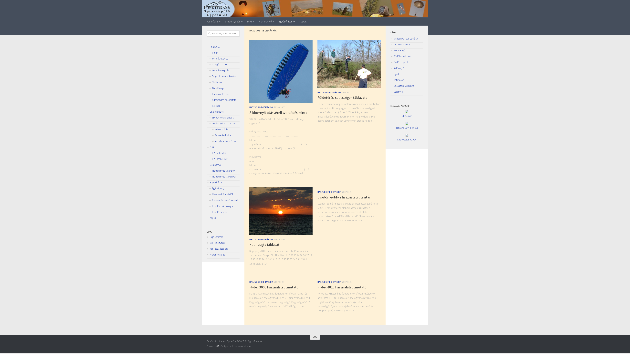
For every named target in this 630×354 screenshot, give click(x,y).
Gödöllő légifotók (402, 56)
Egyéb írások (285, 21)
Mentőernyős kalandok (223, 170)
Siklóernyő (398, 68)
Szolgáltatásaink (220, 64)
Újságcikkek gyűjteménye (405, 38)
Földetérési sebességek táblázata (342, 97)
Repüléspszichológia (222, 206)
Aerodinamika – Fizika (225, 141)
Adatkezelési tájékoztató (224, 99)
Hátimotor (398, 79)
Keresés (216, 105)
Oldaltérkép (218, 88)
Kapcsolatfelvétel (220, 94)
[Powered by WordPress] (218, 346)
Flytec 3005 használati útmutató (273, 287)
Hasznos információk (261, 107)
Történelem (217, 82)
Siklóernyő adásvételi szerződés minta (278, 112)
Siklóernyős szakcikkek (223, 123)
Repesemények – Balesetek (225, 200)
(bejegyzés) (217, 242)
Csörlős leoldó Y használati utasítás (344, 197)
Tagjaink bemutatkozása (224, 76)
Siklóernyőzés (232, 21)
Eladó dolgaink (401, 62)
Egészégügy (218, 188)
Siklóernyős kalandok (223, 117)
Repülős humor (219, 212)
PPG (249, 21)
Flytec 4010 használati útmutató (342, 287)
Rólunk (215, 52)
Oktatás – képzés (220, 70)
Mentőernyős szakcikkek (224, 176)
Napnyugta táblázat (264, 244)
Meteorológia (221, 129)
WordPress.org (217, 254)
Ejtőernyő (398, 91)
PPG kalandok (219, 153)
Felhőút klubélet (220, 58)
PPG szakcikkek (220, 158)
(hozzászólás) (219, 248)
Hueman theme (244, 346)
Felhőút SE (212, 21)
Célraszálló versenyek (404, 85)
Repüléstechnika (223, 135)
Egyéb (396, 74)
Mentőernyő (265, 21)
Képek (302, 21)
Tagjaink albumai (401, 44)
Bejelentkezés (216, 236)
